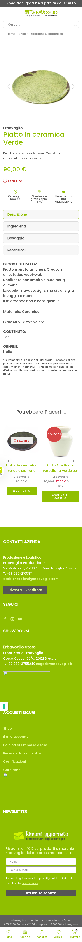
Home (11, 34)
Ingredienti (16, 226)
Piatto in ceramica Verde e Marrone (21, 468)
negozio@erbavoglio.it (54, 664)
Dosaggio (15, 238)
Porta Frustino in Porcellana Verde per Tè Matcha (60, 470)
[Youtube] (20, 619)
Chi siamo (12, 769)
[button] (8, 471)
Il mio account (15, 736)
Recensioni (16, 250)
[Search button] (75, 24)
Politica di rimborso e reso (25, 745)
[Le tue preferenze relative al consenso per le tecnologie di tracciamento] (4, 706)
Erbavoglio (21, 477)
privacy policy (30, 883)
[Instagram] (12, 619)
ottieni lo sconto (41, 893)
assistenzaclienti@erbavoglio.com (30, 579)
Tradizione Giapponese (46, 34)
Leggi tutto (21, 490)
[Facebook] (5, 619)
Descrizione (17, 214)
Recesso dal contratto (22, 753)
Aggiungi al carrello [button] (60, 496)
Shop (22, 34)
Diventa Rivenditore (25, 590)
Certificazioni (14, 761)
